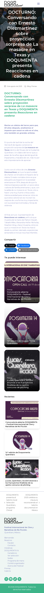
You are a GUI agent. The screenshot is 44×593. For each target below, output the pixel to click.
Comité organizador (16, 563)
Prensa (34, 86)
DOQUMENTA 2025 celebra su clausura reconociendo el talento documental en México (30, 502)
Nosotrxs (8, 540)
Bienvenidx (9, 538)
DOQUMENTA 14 (11, 551)
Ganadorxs (12, 553)
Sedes (10, 558)
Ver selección (13, 556)
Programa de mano (16, 561)
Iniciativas (8, 548)
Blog (29, 86)
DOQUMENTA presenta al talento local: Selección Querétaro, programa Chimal (11, 502)
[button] (38, 4)
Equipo (11, 543)
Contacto (11, 545)
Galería (7, 571)
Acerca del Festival (15, 566)
